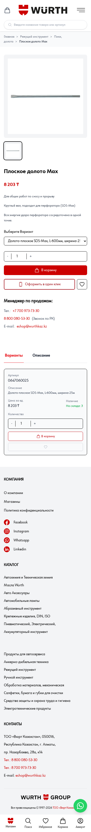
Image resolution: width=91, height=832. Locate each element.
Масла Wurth (14, 585)
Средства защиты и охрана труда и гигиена (37, 701)
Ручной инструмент (18, 678)
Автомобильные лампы (22, 601)
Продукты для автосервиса (24, 654)
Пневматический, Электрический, (30, 624)
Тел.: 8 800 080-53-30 (20, 760)
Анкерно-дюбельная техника (26, 662)
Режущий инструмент (34, 36)
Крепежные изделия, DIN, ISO (27, 616)
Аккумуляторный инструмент (26, 632)
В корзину (48, 436)
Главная (9, 36)
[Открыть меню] (81, 10)
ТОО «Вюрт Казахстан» (66, 808)
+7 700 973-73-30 (26, 311)
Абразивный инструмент (22, 609)
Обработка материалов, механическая (34, 685)
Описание (41, 356)
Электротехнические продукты (27, 709)
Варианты (14, 356)
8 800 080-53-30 (17, 319)
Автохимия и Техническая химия (28, 578)
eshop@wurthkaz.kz (32, 326)
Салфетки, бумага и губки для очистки (33, 693)
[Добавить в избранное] (82, 284)
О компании (13, 493)
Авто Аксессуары (17, 593)
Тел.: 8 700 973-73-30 (20, 768)
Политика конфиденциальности (29, 511)
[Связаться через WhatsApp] (80, 806)
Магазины (12, 502)
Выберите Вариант (18, 232)
